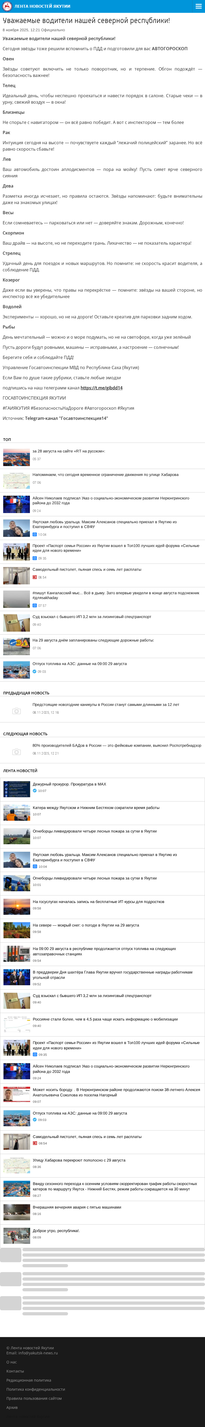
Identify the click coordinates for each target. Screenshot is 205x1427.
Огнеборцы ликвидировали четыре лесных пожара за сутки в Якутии (95, 831)
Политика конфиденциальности (35, 1389)
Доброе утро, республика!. (56, 1231)
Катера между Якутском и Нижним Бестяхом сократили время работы (96, 808)
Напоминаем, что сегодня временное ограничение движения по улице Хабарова (106, 474)
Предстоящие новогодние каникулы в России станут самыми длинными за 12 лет (106, 704)
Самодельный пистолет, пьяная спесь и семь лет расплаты (87, 569)
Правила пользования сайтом (34, 1398)
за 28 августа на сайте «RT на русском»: (69, 451)
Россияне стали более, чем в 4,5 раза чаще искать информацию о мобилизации (105, 1019)
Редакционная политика (28, 1380)
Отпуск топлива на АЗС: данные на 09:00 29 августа (80, 664)
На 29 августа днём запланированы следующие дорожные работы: (93, 640)
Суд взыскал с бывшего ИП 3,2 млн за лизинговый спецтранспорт (92, 617)
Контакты (15, 1371)
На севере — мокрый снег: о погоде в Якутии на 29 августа (86, 925)
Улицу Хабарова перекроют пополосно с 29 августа (79, 1160)
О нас (11, 1362)
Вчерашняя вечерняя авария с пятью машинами (77, 1207)
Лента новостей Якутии (28, 1416)
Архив (12, 1407)
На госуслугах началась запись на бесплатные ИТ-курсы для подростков (98, 902)
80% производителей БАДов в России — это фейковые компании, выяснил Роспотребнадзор (117, 745)
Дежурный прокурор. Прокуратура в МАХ (69, 784)
